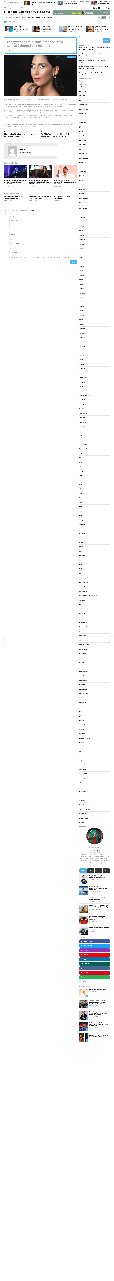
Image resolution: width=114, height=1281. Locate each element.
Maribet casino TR (84, 658)
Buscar (81, 37)
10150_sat (82, 248)
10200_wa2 (82, 266)
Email (11, 240)
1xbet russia (82, 440)
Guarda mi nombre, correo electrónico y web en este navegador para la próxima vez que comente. (40, 257)
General (38, 17)
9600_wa (81, 493)
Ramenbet (82, 733)
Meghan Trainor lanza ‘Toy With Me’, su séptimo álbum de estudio (75, 29)
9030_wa (81, 480)
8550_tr (81, 471)
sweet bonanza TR (84, 773)
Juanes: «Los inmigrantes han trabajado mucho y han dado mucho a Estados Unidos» (40, 182)
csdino (81, 618)
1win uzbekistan (83, 404)
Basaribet (81, 551)
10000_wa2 (82, 222)
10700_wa (82, 337)
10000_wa (82, 217)
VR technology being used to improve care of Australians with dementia (98, 918)
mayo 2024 (82, 184)
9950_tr (81, 511)
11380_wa (82, 364)
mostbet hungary (83, 671)
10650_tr (81, 333)
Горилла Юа (82, 813)
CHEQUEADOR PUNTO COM (27, 12)
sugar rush (82, 764)
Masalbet (81, 662)
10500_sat (82, 302)
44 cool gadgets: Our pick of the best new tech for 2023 (99, 928)
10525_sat (82, 311)
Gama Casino (82, 635)
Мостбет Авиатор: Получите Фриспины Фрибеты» (13, 197)
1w (80, 373)
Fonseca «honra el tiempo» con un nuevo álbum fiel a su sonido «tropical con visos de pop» (102, 30)
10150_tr (81, 253)
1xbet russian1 (83, 448)
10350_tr (81, 284)
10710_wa (82, 346)
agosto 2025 (82, 122)
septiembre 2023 (83, 202)
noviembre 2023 (83, 198)
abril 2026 (82, 87)
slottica (81, 760)
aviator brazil (82, 533)
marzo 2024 (82, 193)
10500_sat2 (82, 306)
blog (80, 564)
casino (81, 573)
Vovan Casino (83, 805)
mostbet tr (82, 684)
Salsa (28, 17)
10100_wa (82, 239)
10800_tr (81, 351)
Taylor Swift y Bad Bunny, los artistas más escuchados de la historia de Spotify (75, 2)
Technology (82, 778)
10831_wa (82, 355)
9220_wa (81, 489)
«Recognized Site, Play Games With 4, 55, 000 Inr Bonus (40, 197)
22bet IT (81, 462)
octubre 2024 (82, 162)
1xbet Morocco (83, 431)
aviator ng (82, 537)
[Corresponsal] (12, 151)
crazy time (82, 613)
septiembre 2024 (83, 167)
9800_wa (81, 502)
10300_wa (82, 279)
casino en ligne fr (83, 578)
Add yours (31, 210)
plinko (80, 716)
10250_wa (82, 275)
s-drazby (81, 742)
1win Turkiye (82, 400)
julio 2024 (81, 176)
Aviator (81, 529)
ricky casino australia (84, 738)
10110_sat (82, 244)
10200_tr (81, 257)
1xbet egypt (82, 417)
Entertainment (83, 626)
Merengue (11, 17)
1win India (82, 391)
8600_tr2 (81, 475)
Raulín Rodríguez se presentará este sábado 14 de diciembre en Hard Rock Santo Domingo (99, 1013)
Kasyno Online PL (83, 649)
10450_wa (82, 293)
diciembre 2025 (83, 104)
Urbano (24, 17)
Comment (12, 216)
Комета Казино (83, 818)
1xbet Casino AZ (83, 413)
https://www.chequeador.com (25, 152)
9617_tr (81, 497)
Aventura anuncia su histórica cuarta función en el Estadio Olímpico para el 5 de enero (97, 1002)
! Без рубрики (83, 208)
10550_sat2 (82, 319)
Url (10, 248)
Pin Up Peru (82, 707)
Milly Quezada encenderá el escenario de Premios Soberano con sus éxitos (65, 182)
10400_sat (82, 288)
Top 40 (43, 17)
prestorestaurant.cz (84, 724)
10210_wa (82, 271)
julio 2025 (81, 127)
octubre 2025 (82, 113)
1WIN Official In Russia (85, 395)
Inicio (5, 17)
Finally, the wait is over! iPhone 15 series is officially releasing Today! (98, 906)
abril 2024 (82, 189)
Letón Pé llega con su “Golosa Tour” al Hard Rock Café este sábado (42, 2)
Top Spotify (50, 17)
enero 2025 (82, 149)
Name (11, 231)
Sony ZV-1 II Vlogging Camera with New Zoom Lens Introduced (98, 876)
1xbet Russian (83, 444)
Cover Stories (82, 609)
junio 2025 (82, 131)
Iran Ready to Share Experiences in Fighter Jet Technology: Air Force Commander (99, 888)
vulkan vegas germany (85, 809)
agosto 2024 (82, 171)
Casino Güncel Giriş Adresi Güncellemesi (62, 197)
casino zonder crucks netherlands (88, 595)
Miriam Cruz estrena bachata (97, 989)
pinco (80, 711)
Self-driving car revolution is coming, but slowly (97, 898)
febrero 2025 (82, 144)
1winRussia (82, 408)
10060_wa (82, 230)
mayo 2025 (82, 136)
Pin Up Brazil (82, 702)
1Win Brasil (82, 382)
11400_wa (82, 368)
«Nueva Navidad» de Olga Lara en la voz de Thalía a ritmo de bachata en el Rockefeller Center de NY (99, 1035)
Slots (80, 756)
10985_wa (82, 360)
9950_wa (81, 515)
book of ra (82, 569)
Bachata (18, 17)
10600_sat (82, 324)
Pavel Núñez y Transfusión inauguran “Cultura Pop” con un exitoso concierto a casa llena (21, 30)
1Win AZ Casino (83, 377)
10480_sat (82, 297)
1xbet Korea (82, 422)
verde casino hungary (84, 800)
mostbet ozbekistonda (85, 675)
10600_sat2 (82, 328)
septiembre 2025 (83, 118)
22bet (80, 453)
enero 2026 (82, 100)
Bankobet (81, 546)
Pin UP (81, 698)
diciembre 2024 (83, 153)
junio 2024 (82, 180)
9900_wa (81, 506)
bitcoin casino (83, 560)
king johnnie (82, 653)
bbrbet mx (82, 555)
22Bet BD (81, 457)
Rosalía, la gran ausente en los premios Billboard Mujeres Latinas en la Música (48, 29)
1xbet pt (81, 435)
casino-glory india (83, 600)
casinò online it (83, 591)
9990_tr (81, 520)
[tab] (83, 870)
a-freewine (82, 524)
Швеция (81, 822)
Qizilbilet (81, 729)
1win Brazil (82, 386)
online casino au (83, 693)
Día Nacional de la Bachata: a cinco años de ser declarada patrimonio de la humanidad (99, 1024)
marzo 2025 (82, 140)
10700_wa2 (82, 342)
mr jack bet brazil (83, 689)
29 (80, 466)
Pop (33, 17)
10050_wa (82, 226)
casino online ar (83, 586)
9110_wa (81, 484)
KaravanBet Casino (84, 644)
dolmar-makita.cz (83, 622)
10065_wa (82, 235)
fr (79, 631)
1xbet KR (81, 426)
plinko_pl (81, 720)
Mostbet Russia (83, 680)
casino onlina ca (83, 582)
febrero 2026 (82, 95)
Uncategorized (83, 791)
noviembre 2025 (83, 109)
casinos (81, 604)
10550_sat (82, 315)
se (80, 751)
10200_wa (82, 262)
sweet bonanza (83, 769)
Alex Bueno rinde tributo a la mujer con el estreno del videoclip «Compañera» (15, 182)
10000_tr (81, 213)
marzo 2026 (82, 91)
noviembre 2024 (83, 158)
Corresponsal (10, 50)
